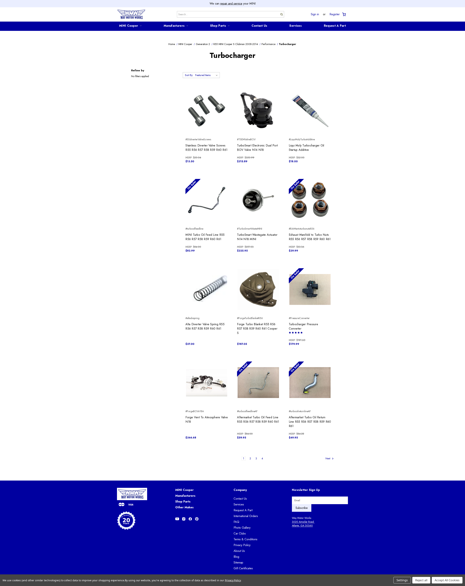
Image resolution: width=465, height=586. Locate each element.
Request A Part (335, 26)
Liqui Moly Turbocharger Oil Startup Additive (306, 147)
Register (334, 14)
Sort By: (189, 75)
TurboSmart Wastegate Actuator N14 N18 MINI (257, 237)
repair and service (231, 3)
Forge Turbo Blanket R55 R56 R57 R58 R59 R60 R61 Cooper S (257, 328)
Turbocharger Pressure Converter (303, 326)
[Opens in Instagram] (184, 519)
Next (328, 458)
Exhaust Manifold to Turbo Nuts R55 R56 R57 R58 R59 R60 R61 (310, 237)
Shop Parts (218, 26)
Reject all (421, 580)
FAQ (236, 522)
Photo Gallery (242, 528)
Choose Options (258, 117)
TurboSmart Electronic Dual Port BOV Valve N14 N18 (257, 147)
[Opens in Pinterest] (197, 519)
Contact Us (259, 26)
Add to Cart (206, 117)
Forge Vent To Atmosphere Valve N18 (206, 419)
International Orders (246, 516)
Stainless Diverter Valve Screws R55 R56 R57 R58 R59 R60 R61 (206, 147)
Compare (205, 111)
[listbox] (207, 75)
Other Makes (184, 507)
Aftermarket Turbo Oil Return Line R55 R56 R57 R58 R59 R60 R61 (310, 421)
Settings (402, 580)
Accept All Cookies (447, 580)
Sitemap (238, 562)
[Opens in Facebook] (190, 519)
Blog (236, 557)
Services (295, 26)
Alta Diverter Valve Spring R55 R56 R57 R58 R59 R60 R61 (205, 326)
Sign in (315, 14)
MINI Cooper (128, 26)
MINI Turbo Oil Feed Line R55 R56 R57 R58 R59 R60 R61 (205, 237)
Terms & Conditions (245, 539)
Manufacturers (174, 26)
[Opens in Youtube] (177, 519)
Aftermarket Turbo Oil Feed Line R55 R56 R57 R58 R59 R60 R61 (258, 419)
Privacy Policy (242, 545)
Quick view (206, 104)
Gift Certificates (243, 568)
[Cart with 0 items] (344, 14)
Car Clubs (240, 533)
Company (240, 490)
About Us (239, 551)
